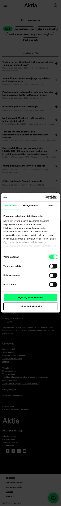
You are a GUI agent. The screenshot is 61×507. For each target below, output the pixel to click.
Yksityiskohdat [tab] (30, 205)
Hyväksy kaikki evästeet (30, 297)
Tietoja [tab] (50, 205)
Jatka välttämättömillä (30, 306)
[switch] (53, 266)
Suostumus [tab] (11, 205)
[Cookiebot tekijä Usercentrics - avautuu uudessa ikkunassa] (44, 197)
